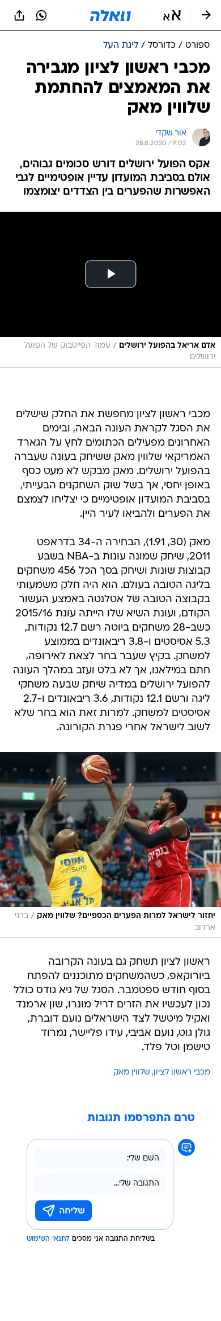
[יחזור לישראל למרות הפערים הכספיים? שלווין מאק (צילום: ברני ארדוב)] (110, 845)
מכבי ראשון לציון (182, 1072)
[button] (172, 15)
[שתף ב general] (19, 15)
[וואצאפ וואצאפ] (41, 15)
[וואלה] (110, 15)
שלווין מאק (131, 1072)
